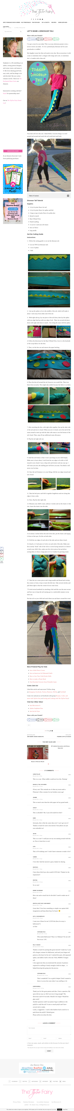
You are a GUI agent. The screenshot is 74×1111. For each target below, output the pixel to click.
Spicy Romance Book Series (11, 22)
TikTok (55, 692)
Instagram (32, 692)
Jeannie (35, 797)
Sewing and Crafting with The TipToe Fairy (56, 698)
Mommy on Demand (38, 890)
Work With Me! (62, 22)
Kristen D (35, 867)
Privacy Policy (17, 1102)
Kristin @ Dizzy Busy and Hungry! (42, 903)
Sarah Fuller (36, 774)
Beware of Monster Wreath (37, 761)
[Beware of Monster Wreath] (37, 752)
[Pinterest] (37, 19)
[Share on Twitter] (49, 731)
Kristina (35, 880)
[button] (29, 754)
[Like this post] (46, 730)
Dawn (34, 818)
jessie (34, 833)
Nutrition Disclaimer (28, 1102)
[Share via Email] (52, 730)
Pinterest (49, 692)
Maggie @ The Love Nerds (40, 784)
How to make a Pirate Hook (38, 679)
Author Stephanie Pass (36, 708)
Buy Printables (26, 22)
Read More (65, 1109)
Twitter (44, 692)
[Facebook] (31, 19)
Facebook (38, 692)
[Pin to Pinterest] (50, 730)
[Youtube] (40, 19)
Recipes (53, 22)
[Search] (36, 31)
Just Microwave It (35, 705)
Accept (59, 1109)
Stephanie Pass (41, 931)
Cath (34, 846)
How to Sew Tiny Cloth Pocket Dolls (40, 676)
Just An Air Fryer (35, 711)
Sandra (35, 856)
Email (5, 93)
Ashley (35, 807)
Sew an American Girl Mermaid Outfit (41, 673)
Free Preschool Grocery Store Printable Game (43, 682)
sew (29, 725)
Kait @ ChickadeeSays (39, 916)
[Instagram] (35, 19)
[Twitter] (33, 19)
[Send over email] (1, 558)
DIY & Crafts (45, 22)
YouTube (62, 692)
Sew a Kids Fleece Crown (37, 670)
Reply (69, 774)
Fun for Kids (36, 22)
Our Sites (6, 26)
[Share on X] (1, 552)
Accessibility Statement (43, 1102)
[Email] (42, 19)
